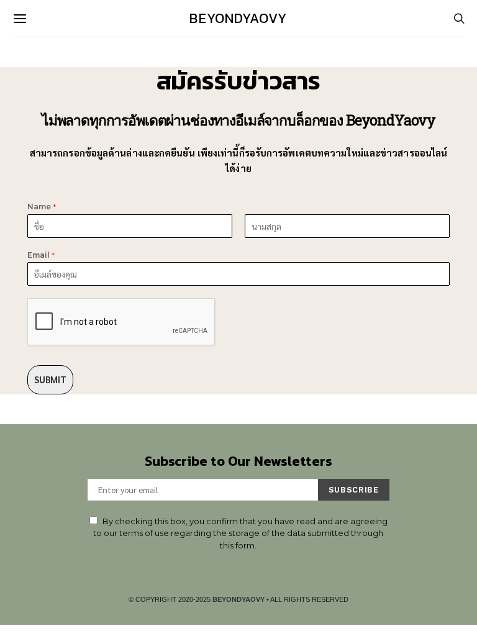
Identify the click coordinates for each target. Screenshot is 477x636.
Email (41, 255)
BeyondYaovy (238, 18)
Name (41, 206)
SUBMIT (50, 379)
